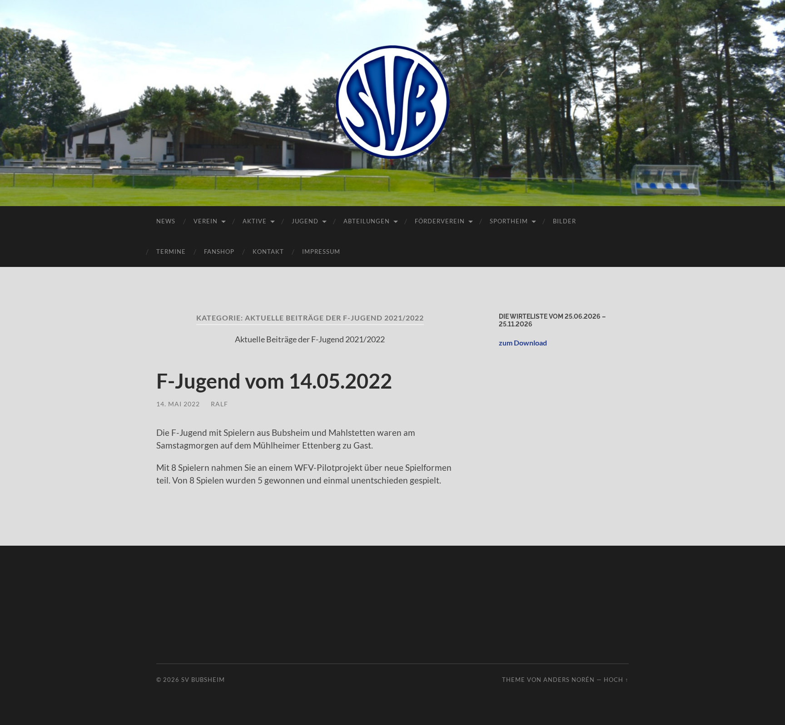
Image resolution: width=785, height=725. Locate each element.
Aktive (255, 221)
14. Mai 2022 (178, 404)
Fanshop (219, 251)
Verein (206, 221)
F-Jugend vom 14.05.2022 (274, 381)
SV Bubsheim (203, 679)
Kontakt (268, 251)
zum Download (523, 342)
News (165, 221)
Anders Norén (569, 679)
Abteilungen (366, 221)
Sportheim (509, 221)
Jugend (305, 221)
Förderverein (440, 221)
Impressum (321, 251)
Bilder (564, 221)
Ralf (219, 404)
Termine (171, 251)
